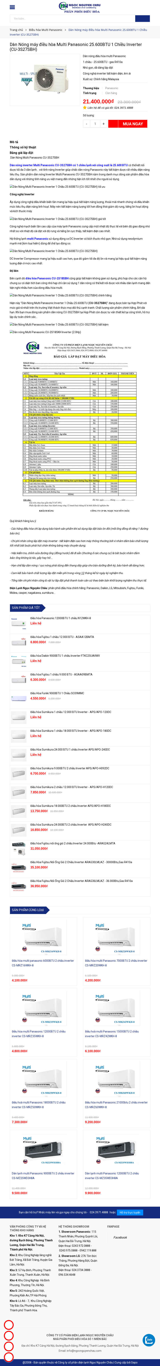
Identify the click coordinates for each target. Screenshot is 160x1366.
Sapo (134, 1362)
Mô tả (14, 142)
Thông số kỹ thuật (23, 147)
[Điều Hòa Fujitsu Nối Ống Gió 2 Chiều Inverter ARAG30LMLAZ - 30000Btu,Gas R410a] (19, 868)
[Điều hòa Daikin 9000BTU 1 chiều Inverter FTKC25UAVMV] (19, 661)
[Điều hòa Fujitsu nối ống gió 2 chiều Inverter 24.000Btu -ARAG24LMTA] (19, 849)
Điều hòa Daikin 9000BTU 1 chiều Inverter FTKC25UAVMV (65, 655)
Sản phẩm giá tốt (26, 608)
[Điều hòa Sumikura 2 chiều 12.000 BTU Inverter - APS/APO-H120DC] (19, 793)
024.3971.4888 (123, 107)
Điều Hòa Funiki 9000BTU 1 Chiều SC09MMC (57, 693)
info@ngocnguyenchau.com (84, 1350)
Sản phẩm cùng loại (28, 910)
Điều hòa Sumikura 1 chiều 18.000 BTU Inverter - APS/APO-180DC (70, 730)
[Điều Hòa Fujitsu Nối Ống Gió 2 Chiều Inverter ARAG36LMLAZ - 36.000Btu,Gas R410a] (19, 886)
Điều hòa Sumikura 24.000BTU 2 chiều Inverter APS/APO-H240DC (70, 824)
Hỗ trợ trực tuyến (130, 1212)
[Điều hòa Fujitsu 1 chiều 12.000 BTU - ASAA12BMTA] (19, 642)
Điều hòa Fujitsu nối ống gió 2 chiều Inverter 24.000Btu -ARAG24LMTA (72, 843)
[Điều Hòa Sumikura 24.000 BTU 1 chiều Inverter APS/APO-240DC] (19, 755)
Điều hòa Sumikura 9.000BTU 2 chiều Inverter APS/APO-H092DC (69, 768)
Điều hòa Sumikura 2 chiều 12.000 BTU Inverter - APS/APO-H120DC (72, 787)
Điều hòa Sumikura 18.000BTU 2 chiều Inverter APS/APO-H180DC (70, 805)
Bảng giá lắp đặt (21, 153)
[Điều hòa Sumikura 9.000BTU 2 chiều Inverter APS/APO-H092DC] (19, 774)
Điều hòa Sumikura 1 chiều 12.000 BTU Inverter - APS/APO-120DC (70, 712)
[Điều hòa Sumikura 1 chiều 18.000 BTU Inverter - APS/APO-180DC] (19, 736)
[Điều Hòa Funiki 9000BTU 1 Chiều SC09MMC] (19, 699)
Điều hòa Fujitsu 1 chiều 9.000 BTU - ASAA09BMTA (61, 674)
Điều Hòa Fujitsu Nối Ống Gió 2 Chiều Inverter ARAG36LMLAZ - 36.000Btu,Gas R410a (81, 881)
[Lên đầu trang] (153, 1354)
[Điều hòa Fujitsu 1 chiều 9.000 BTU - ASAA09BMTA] (19, 680)
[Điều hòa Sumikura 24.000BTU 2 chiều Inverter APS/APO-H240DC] (19, 830)
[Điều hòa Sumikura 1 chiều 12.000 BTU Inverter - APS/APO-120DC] (19, 718)
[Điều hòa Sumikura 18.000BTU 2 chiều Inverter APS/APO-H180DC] (19, 811)
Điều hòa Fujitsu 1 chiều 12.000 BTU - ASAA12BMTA (62, 637)
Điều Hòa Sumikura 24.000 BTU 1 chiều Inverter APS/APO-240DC (70, 749)
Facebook (120, 1237)
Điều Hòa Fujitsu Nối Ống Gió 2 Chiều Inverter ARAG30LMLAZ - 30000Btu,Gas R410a (81, 862)
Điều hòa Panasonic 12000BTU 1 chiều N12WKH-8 (60, 618)
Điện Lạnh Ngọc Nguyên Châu (28, 588)
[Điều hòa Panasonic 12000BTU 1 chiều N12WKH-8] (19, 624)
